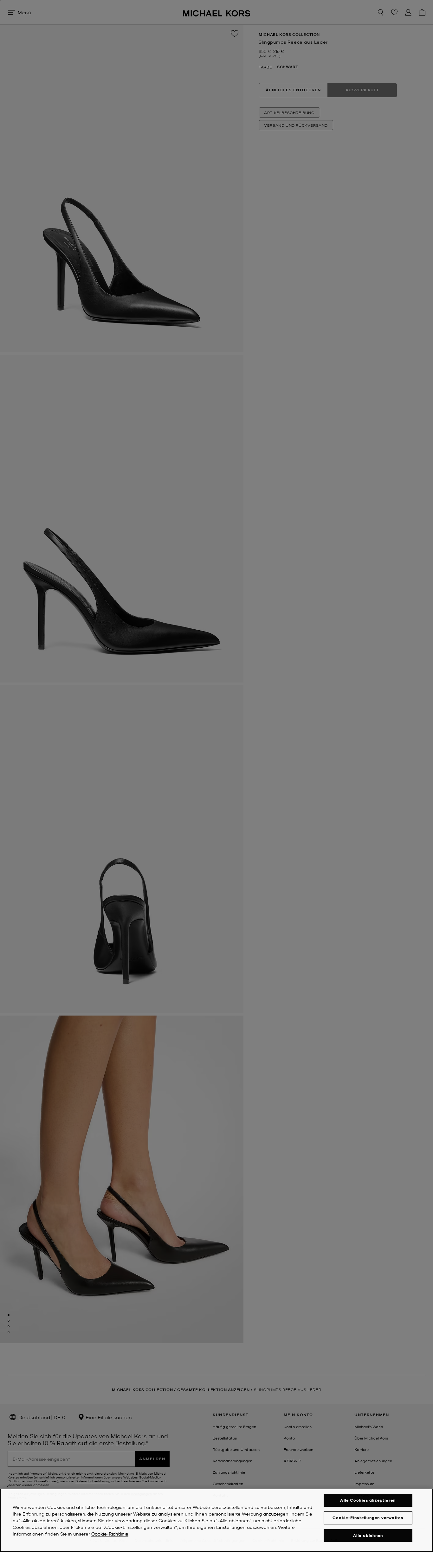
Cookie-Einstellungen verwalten (368, 1517)
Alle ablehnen (368, 1535)
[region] (216, 1520)
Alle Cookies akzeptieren (368, 1500)
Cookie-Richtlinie (109, 1533)
